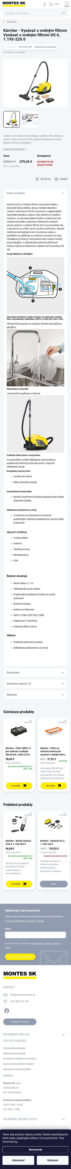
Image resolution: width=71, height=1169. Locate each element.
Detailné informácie (14, 149)
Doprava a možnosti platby (17, 1069)
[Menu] (67, 4)
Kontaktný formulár (20, 1022)
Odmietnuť (18, 1160)
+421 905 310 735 (19, 1001)
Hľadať (63, 13)
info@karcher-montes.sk (22, 994)
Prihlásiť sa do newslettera (20, 957)
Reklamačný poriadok (14, 1053)
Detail (53, 884)
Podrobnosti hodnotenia (45, 47)
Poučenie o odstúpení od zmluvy (19, 1058)
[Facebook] (6, 1010)
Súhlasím (52, 1160)
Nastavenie (35, 1149)
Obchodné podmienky (14, 1048)
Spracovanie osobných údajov (18, 1064)
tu (16, 1141)
